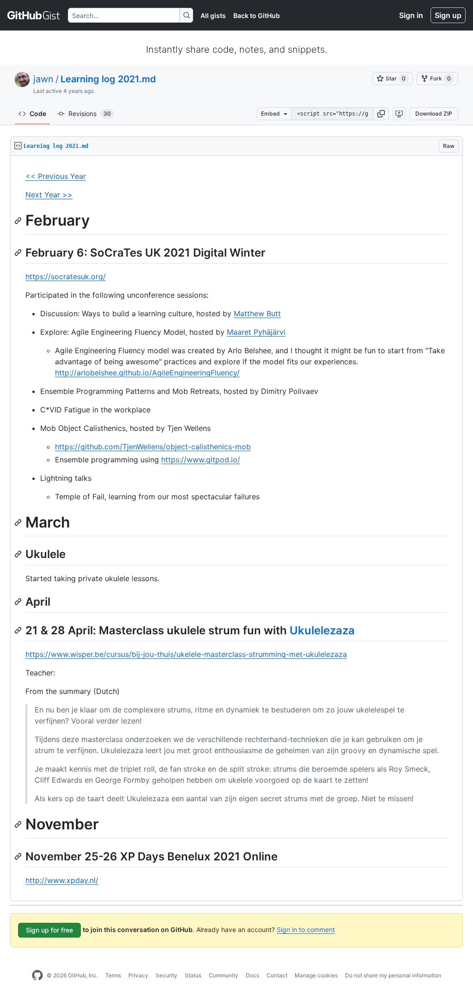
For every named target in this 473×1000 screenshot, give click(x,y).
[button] (381, 113)
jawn (43, 79)
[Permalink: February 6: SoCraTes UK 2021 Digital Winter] (18, 252)
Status (193, 975)
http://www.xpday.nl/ (61, 880)
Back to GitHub (256, 15)
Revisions (89, 113)
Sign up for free (49, 930)
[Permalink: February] (18, 220)
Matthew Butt (257, 313)
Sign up (448, 15)
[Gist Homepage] (34, 15)
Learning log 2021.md (108, 79)
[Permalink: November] (18, 824)
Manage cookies (316, 975)
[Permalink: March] (18, 522)
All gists (213, 15)
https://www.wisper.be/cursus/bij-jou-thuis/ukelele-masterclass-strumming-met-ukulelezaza (186, 654)
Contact (277, 975)
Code (38, 113)
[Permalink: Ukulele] (18, 554)
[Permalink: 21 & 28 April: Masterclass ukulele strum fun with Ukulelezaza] (18, 630)
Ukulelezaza (322, 630)
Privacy (138, 975)
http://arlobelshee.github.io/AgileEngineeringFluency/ (147, 372)
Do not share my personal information (393, 975)
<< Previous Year (55, 176)
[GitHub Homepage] (37, 975)
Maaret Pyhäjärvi (256, 332)
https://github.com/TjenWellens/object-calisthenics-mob (153, 446)
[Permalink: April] (18, 601)
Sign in (411, 15)
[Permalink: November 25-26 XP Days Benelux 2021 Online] (18, 856)
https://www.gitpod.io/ (200, 459)
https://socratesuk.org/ (65, 276)
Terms (113, 975)
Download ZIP (433, 113)
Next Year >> (49, 194)
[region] (236, 528)
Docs (252, 975)
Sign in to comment (306, 929)
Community (223, 975)
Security (166, 975)
